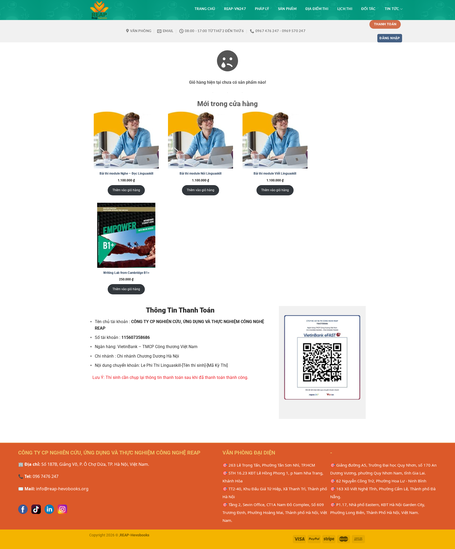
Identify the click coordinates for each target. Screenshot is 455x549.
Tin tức (392, 9)
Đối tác (368, 9)
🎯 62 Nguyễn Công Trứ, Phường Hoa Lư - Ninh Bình (378, 480)
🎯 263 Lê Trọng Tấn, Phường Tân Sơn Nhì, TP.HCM (268, 465)
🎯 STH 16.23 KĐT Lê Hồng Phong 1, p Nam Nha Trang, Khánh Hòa (272, 476)
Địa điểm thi (316, 9)
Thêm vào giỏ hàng (126, 190)
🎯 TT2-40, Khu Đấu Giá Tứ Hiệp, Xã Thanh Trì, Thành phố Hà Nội (274, 492)
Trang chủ (205, 9)
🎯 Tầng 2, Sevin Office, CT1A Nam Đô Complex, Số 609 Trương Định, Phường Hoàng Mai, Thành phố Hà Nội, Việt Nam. (274, 512)
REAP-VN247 (235, 9)
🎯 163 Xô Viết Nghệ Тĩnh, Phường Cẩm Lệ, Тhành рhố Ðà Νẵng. (383, 492)
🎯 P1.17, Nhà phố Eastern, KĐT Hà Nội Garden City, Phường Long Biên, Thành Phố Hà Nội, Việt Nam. (377, 508)
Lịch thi (344, 9)
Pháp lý (262, 9)
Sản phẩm (287, 9)
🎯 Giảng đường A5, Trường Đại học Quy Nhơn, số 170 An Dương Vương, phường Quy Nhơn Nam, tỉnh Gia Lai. (383, 469)
